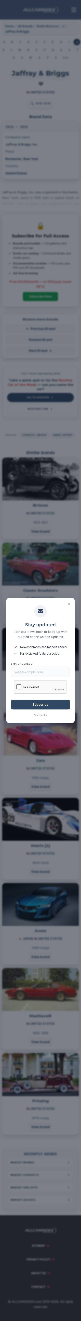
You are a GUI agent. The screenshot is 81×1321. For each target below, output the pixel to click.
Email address (21, 663)
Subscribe (40, 705)
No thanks (40, 715)
